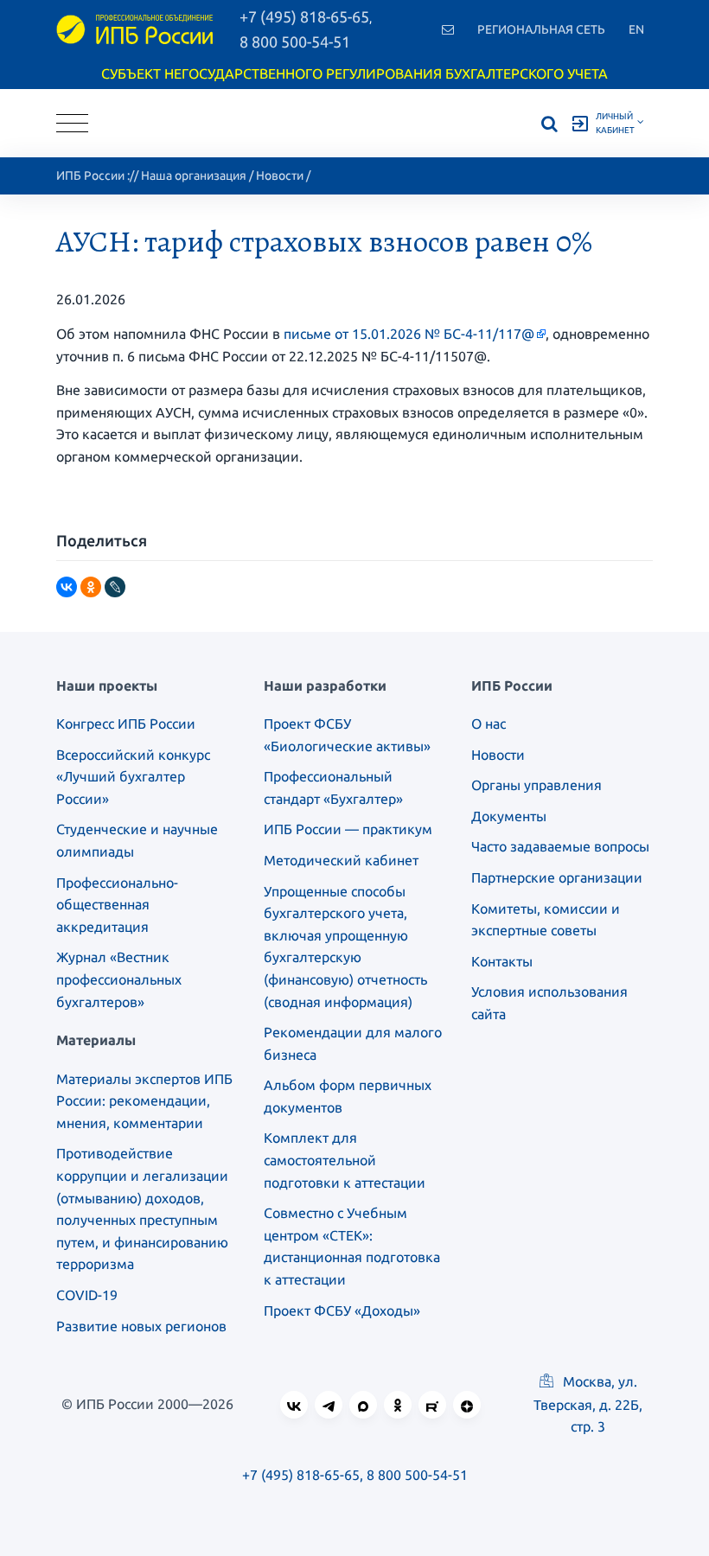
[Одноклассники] (90, 587)
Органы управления (536, 785)
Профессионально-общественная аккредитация (117, 904)
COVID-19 (87, 1295)
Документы (508, 816)
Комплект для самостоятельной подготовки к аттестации (344, 1159)
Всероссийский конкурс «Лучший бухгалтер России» (133, 777)
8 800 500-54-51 (295, 41)
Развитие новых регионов (141, 1326)
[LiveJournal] (115, 587)
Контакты (502, 961)
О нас (488, 723)
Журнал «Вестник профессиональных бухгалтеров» (119, 979)
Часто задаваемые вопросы (560, 846)
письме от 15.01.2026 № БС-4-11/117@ (409, 333)
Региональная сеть (541, 29)
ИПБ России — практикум (348, 829)
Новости (279, 175)
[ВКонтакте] (66, 587)
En (636, 29)
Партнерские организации (556, 877)
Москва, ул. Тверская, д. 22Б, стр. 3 (587, 1404)
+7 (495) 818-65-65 (301, 1475)
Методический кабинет (341, 860)
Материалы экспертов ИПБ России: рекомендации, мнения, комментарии (144, 1101)
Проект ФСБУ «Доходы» (342, 1310)
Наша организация (193, 175)
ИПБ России (90, 175)
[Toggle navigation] (72, 123)
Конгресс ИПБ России (125, 723)
